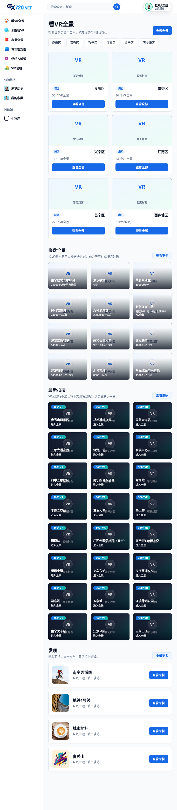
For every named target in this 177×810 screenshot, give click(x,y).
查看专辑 (159, 675)
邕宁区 (129, 42)
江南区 (110, 42)
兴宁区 (92, 42)
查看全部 (78, 104)
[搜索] (116, 6)
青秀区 (74, 42)
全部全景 (162, 30)
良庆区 (56, 42)
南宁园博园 (82, 672)
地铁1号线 (81, 700)
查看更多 (162, 255)
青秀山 (78, 756)
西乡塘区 (149, 42)
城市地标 (80, 728)
